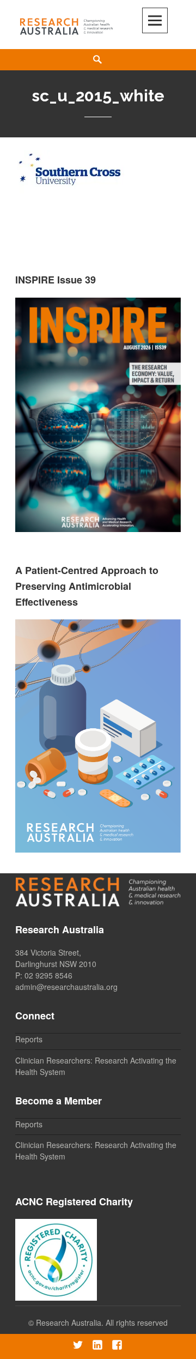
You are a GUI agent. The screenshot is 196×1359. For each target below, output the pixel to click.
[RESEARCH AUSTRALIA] (66, 24)
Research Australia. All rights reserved (102, 1322)
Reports (28, 1039)
